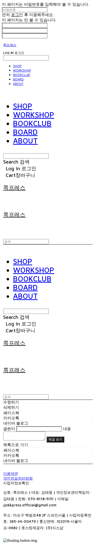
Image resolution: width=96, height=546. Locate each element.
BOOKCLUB (21, 75)
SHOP (17, 66)
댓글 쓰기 (55, 439)
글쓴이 (9, 428)
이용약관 (10, 473)
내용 (67, 428)
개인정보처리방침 (18, 478)
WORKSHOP (22, 70)
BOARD (18, 79)
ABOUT (18, 84)
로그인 (17, 14)
